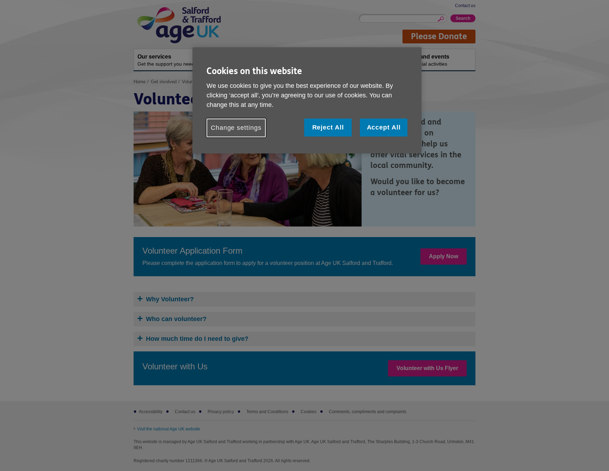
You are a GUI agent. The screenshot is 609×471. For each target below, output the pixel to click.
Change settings (236, 127)
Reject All (328, 127)
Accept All (384, 127)
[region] (307, 100)
